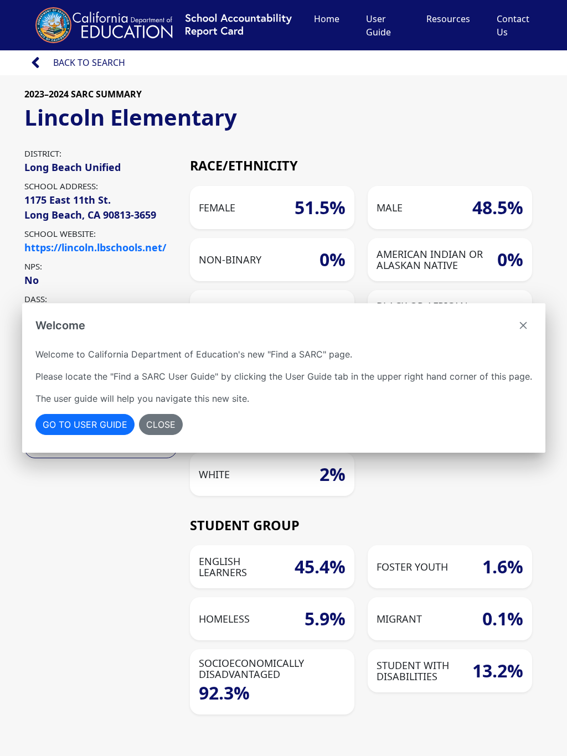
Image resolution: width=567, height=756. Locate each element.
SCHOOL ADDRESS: (61, 185)
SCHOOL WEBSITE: (60, 233)
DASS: (35, 298)
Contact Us (513, 25)
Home (326, 19)
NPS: (33, 266)
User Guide (378, 25)
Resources (448, 19)
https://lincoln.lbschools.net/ (95, 247)
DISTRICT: (42, 153)
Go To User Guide (85, 424)
